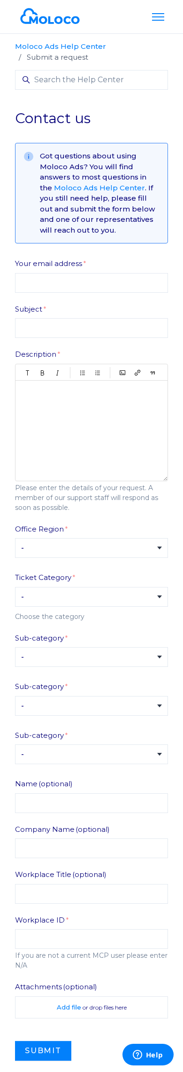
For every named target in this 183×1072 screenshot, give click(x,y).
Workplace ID (40, 920)
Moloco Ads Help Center (60, 46)
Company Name (62, 829)
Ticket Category (43, 577)
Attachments (56, 986)
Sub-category (39, 638)
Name (44, 783)
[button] (27, 372)
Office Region (39, 528)
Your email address (48, 263)
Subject (28, 309)
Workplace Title (61, 874)
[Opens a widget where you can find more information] (148, 1055)
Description (35, 354)
